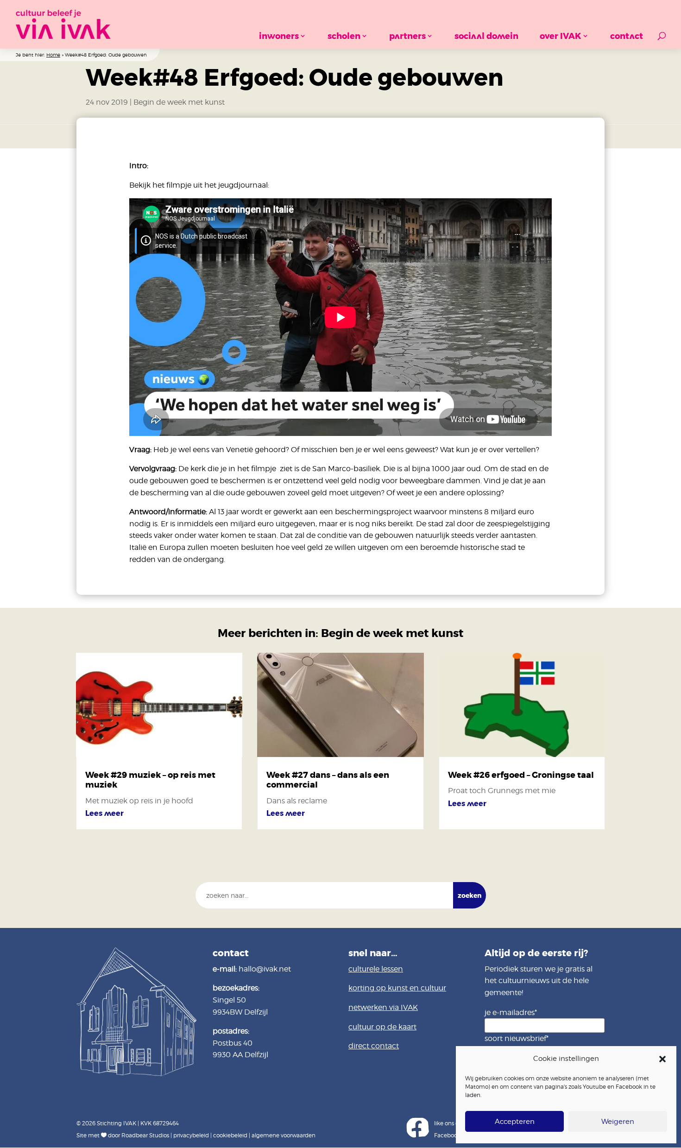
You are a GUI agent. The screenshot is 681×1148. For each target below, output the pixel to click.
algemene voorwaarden (283, 1135)
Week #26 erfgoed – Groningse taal (521, 775)
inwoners (279, 36)
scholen (344, 36)
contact (626, 36)
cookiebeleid (230, 1135)
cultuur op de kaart (382, 1026)
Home (53, 54)
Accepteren (515, 1121)
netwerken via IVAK (383, 1007)
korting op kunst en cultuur (397, 988)
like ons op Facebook (448, 1129)
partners (407, 36)
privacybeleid (191, 1135)
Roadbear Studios (145, 1135)
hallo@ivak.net (265, 969)
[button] (662, 1059)
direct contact (373, 1045)
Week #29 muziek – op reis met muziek (150, 780)
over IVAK (560, 36)
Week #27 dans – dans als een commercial (327, 780)
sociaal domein (486, 36)
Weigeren (617, 1121)
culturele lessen (375, 969)
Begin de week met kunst (179, 102)
